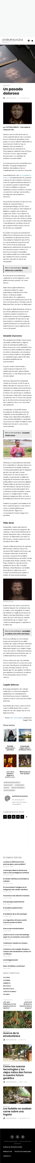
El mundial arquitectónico (13, 908)
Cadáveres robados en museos (15, 943)
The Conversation (16, 718)
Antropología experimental (13, 902)
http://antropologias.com (18, 799)
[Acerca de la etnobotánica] (17, 1019)
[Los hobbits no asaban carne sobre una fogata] (17, 1095)
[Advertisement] (17, 18)
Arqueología (8, 785)
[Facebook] (5, 817)
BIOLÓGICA (6, 85)
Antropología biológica (12, 782)
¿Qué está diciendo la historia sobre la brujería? (26, 1005)
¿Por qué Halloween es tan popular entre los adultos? (9, 1005)
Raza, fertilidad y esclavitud (14, 966)
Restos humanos (9, 790)
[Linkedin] (13, 817)
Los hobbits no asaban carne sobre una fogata (17, 1111)
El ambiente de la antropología (15, 914)
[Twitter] (9, 817)
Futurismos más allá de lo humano (16, 896)
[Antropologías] (4, 98)
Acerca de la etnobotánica (13, 928)
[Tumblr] (22, 817)
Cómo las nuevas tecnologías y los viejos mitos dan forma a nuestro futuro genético (17, 1072)
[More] (27, 817)
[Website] (23, 1137)
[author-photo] (4, 1040)
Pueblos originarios (18, 787)
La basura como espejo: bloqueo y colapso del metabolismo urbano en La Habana (17, 951)
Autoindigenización (10, 960)
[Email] (18, 817)
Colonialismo (19, 785)
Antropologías (11, 98)
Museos (6, 787)
